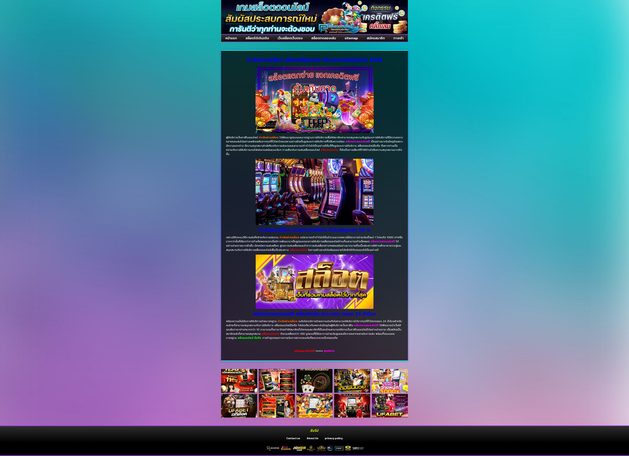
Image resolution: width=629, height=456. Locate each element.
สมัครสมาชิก (376, 38)
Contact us (293, 438)
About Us (312, 438)
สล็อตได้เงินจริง (257, 38)
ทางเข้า (398, 38)
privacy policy (334, 438)
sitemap (351, 38)
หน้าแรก (231, 38)
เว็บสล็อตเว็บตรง (290, 38)
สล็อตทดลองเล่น (323, 38)
